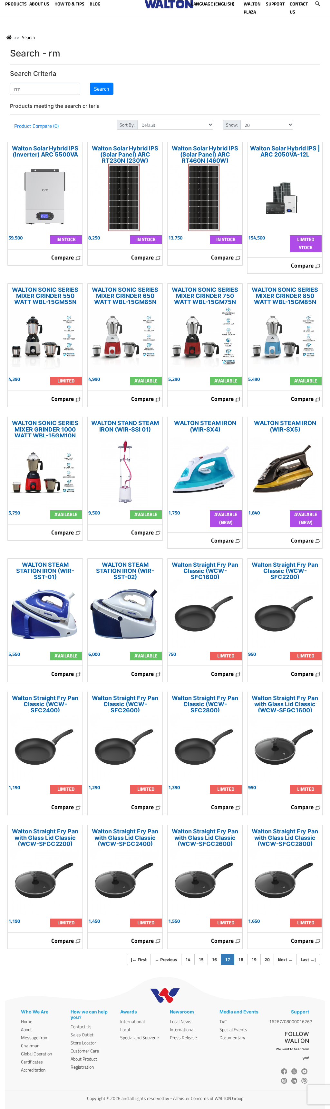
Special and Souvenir (139, 1037)
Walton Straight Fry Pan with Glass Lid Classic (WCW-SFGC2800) (285, 837)
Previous (166, 959)
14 (187, 959)
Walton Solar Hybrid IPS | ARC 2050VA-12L (285, 151)
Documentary (232, 1037)
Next (285, 959)
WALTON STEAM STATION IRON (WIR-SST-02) (125, 570)
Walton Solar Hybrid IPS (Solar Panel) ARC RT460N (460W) (205, 154)
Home (26, 1021)
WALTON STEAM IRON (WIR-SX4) (205, 426)
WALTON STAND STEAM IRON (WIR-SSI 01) (125, 426)
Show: (232, 124)
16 (214, 959)
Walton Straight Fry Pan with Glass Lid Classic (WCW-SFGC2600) (205, 837)
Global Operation (36, 1053)
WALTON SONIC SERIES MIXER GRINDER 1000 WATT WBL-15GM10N (45, 429)
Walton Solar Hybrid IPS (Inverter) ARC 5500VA (45, 151)
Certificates (32, 1061)
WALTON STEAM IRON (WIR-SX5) (285, 426)
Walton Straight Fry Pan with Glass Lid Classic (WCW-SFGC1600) (285, 704)
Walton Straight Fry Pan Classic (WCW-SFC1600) (205, 570)
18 (240, 959)
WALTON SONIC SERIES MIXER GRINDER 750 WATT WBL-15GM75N (205, 295)
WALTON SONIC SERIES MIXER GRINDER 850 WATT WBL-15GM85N (285, 295)
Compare (63, 257)
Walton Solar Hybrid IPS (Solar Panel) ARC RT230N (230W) (125, 154)
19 (254, 959)
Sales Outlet (82, 1034)
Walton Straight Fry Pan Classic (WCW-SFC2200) (285, 570)
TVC (223, 1021)
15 (201, 959)
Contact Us (81, 1026)
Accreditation (33, 1069)
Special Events (233, 1029)
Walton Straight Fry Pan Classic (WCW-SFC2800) (205, 704)
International (132, 1021)
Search (28, 37)
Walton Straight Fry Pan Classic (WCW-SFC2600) (125, 704)
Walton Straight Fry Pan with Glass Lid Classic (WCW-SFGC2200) (45, 837)
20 (267, 959)
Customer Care (85, 1050)
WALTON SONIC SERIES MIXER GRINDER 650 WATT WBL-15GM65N (125, 295)
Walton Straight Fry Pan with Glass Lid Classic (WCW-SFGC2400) (125, 837)
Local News (180, 1021)
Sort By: (127, 124)
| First (139, 959)
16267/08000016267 (290, 1021)
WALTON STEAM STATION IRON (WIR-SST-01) (45, 570)
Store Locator (83, 1042)
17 (229, 959)
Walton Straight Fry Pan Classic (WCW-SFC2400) (45, 704)
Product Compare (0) (36, 126)
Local (125, 1029)
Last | (308, 959)
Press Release (183, 1037)
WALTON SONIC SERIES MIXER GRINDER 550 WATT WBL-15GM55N (45, 295)
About (26, 1029)
